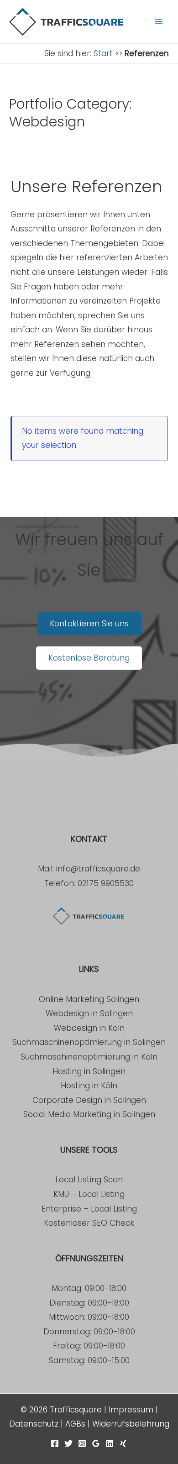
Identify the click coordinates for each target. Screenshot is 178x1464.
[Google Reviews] (96, 1443)
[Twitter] (68, 1443)
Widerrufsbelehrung (130, 1423)
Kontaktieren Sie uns (89, 623)
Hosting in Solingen (89, 1071)
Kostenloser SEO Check (89, 1222)
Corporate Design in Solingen (89, 1100)
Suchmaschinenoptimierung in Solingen (89, 1042)
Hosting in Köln (89, 1085)
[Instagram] (82, 1443)
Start (103, 53)
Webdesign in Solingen (89, 1013)
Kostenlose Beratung (89, 657)
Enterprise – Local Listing (89, 1208)
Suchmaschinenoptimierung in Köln (89, 1056)
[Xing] (123, 1443)
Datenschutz (33, 1423)
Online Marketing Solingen (89, 999)
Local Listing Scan (89, 1179)
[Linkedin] (109, 1443)
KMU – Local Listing (89, 1194)
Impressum (131, 1409)
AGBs (75, 1423)
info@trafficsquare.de (98, 868)
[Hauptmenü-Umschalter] (159, 21)
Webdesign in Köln (89, 1028)
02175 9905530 (106, 883)
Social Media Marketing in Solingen (89, 1114)
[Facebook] (55, 1443)
